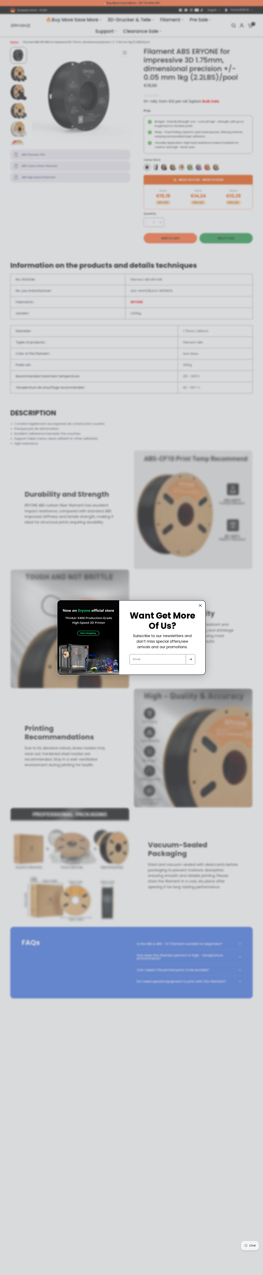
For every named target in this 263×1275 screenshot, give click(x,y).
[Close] (200, 605)
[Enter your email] (190, 659)
